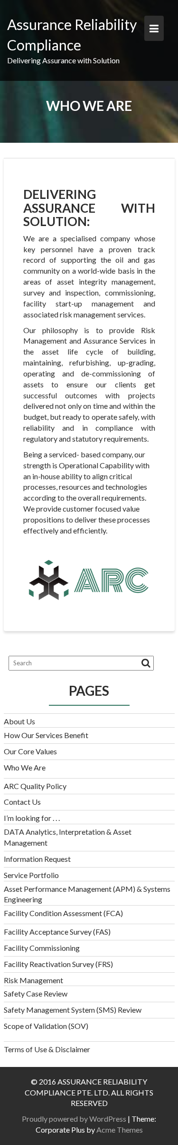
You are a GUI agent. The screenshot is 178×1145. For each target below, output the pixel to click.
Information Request (37, 858)
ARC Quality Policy (35, 785)
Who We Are (25, 767)
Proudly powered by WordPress (74, 1118)
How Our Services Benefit (46, 735)
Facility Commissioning (42, 947)
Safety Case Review (35, 993)
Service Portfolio (31, 874)
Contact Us (22, 801)
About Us (19, 721)
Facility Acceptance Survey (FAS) (57, 931)
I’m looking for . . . (32, 817)
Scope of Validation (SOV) (46, 1025)
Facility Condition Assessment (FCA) (63, 913)
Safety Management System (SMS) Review (72, 1009)
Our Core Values (30, 751)
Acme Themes (119, 1129)
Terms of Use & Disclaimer (47, 1049)
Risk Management (33, 980)
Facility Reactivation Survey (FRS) (58, 963)
